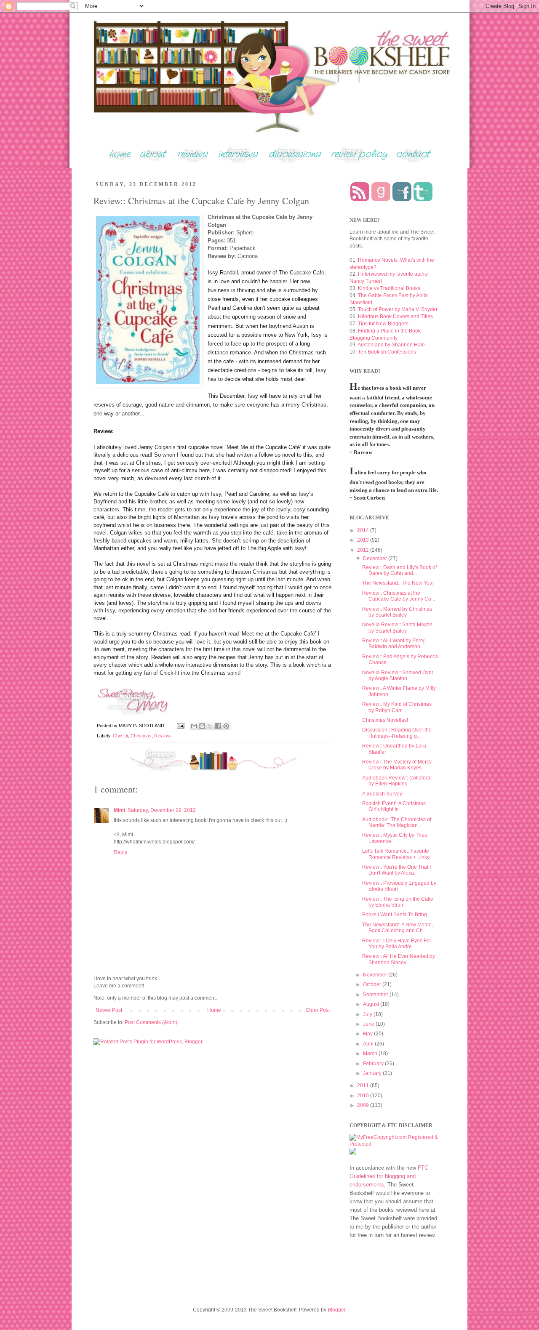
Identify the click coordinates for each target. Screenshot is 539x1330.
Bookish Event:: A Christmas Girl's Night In (394, 806)
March (371, 1053)
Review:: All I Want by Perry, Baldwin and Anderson (393, 643)
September (376, 995)
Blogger (336, 1310)
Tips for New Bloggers (383, 324)
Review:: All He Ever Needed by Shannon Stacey (398, 959)
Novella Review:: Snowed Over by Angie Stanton (397, 675)
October (372, 984)
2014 (363, 530)
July (368, 1014)
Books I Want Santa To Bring (394, 915)
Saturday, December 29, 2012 (162, 810)
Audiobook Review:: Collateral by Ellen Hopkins (397, 781)
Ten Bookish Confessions (387, 352)
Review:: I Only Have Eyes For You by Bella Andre (396, 944)
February (374, 1064)
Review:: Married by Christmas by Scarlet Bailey (397, 612)
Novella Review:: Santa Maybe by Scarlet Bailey (397, 627)
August (371, 1004)
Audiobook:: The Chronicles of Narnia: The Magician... (396, 822)
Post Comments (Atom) (151, 1022)
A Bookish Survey (382, 794)
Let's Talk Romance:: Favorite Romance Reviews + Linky (396, 854)
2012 (363, 550)
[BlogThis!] (202, 726)
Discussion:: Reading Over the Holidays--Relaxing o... (397, 733)
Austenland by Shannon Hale (391, 345)
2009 (363, 1105)
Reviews (163, 735)
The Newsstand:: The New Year (398, 583)
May (368, 1034)
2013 (363, 540)
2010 (363, 1096)
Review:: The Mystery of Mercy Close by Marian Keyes (397, 765)
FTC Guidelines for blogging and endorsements (389, 1176)
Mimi (119, 810)
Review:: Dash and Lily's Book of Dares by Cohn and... (399, 570)
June (369, 1024)
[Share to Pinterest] (226, 726)
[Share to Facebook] (218, 726)
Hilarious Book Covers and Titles (395, 316)
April (369, 1044)
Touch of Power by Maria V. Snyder (398, 309)
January (373, 1073)
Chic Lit (120, 735)
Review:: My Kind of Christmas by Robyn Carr (397, 707)
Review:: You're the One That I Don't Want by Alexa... (396, 870)
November (375, 975)
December (375, 558)
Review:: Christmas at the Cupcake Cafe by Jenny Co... (398, 596)
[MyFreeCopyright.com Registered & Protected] (394, 1144)
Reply (120, 852)
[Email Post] (180, 725)
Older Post (318, 1010)
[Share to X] (210, 726)
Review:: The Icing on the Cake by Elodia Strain (397, 902)
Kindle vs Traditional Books (389, 288)
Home (214, 1010)
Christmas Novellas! (385, 720)
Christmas (141, 735)
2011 (363, 1085)
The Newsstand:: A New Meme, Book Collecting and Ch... (397, 928)
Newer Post (109, 1010)
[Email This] (194, 726)
